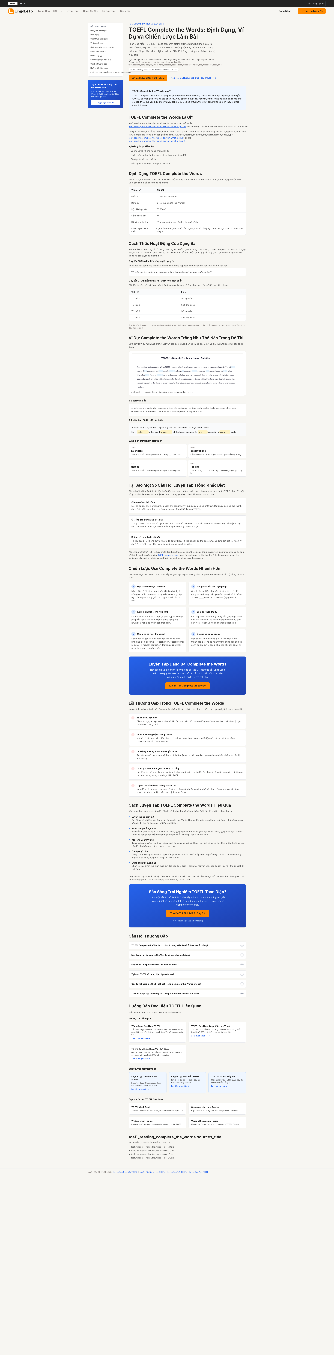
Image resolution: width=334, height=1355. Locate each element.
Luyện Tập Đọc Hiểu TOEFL (125, 1172)
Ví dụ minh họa (96, 43)
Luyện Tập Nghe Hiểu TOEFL (152, 1172)
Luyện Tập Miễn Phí (312, 11)
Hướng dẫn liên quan (99, 68)
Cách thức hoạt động (99, 39)
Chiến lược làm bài (98, 51)
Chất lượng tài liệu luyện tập (102, 47)
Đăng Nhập (285, 11)
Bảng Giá (125, 11)
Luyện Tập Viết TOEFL (177, 1172)
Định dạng (94, 35)
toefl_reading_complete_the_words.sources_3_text (152, 1154)
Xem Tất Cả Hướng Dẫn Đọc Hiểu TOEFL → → (193, 78)
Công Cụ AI (89, 11)
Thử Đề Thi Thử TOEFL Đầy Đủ (187, 913)
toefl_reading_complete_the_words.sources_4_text (152, 1158)
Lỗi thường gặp (96, 55)
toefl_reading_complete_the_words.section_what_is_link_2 (157, 141)
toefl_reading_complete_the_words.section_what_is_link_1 (156, 138)
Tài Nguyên (108, 11)
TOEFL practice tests (168, 555)
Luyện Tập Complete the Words (187, 685)
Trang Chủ (44, 11)
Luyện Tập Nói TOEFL (198, 1172)
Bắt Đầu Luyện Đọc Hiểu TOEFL (148, 78)
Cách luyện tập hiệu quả (100, 60)
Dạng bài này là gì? (98, 30)
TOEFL (13, 3)
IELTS (22, 3)
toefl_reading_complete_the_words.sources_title (105, 72)
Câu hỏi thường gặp (98, 64)
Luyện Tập (72, 11)
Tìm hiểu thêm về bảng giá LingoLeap (187, 921)
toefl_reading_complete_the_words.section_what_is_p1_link (157, 126)
